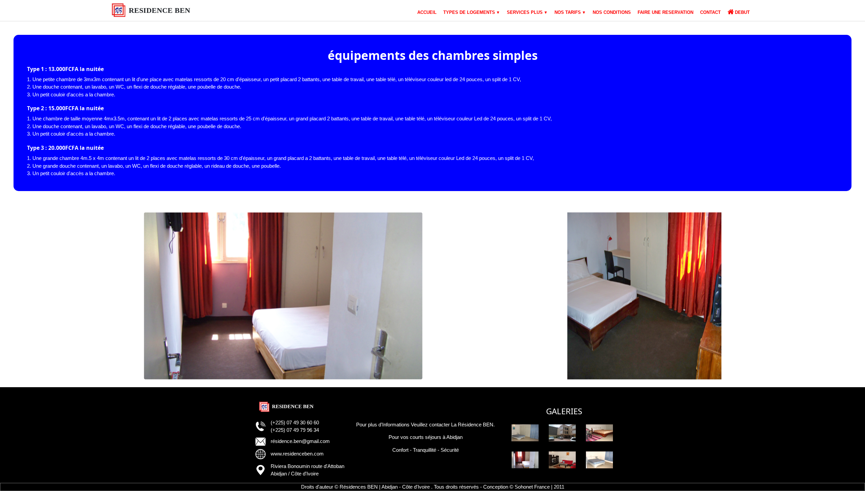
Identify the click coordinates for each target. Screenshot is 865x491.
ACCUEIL (427, 12)
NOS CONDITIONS (612, 12)
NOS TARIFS (567, 12)
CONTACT (710, 12)
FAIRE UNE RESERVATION (665, 12)
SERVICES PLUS (525, 12)
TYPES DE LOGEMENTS (469, 12)
